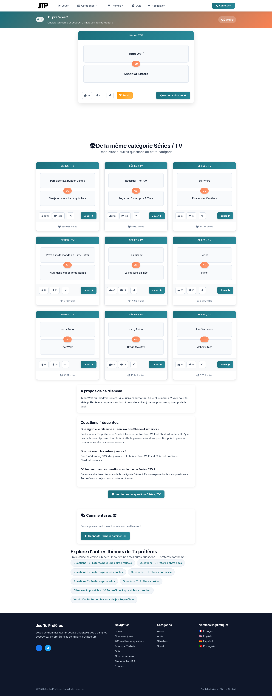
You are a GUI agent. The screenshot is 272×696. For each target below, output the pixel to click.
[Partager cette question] (110, 95)
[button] (136, 54)
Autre (160, 631)
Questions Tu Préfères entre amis (161, 562)
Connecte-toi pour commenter (107, 536)
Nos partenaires (124, 656)
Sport (160, 646)
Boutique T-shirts (125, 646)
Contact (119, 666)
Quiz (138, 5)
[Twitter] (48, 648)
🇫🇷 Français (206, 631)
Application (158, 5)
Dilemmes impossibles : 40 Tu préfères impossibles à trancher (112, 590)
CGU (222, 689)
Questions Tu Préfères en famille (151, 572)
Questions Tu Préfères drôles (141, 581)
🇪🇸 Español (206, 641)
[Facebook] (39, 648)
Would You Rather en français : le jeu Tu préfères (104, 599)
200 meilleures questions (129, 641)
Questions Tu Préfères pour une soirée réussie (103, 562)
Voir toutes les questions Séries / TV (138, 494)
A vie (160, 636)
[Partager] (70, 215)
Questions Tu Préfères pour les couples (98, 572)
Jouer (65, 5)
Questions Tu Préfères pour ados (94, 581)
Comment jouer (124, 636)
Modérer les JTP (125, 661)
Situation (162, 641)
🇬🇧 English (205, 636)
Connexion (225, 5)
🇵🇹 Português (207, 646)
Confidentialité (208, 689)
